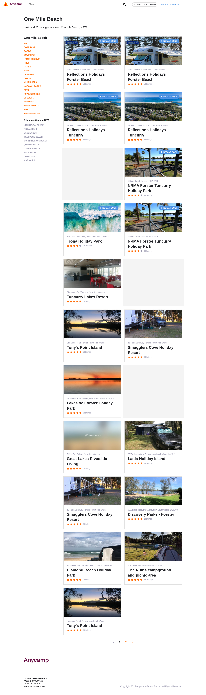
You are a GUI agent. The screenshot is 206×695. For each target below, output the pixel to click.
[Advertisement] (92, 174)
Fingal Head (30, 129)
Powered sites (32, 94)
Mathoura (29, 160)
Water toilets (31, 106)
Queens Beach (32, 145)
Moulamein (30, 152)
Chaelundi (29, 156)
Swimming (29, 102)
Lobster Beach (32, 148)
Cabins (27, 51)
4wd (26, 43)
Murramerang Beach (35, 141)
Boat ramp (29, 47)
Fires (26, 63)
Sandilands (30, 133)
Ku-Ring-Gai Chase (34, 125)
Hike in (27, 78)
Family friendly (32, 59)
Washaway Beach (33, 137)
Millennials (30, 82)
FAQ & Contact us (33, 681)
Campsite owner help (35, 678)
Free (26, 71)
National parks (32, 86)
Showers (29, 98)
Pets (26, 90)
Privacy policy (32, 684)
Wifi (26, 109)
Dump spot (29, 55)
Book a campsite (170, 4)
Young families (32, 113)
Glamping (29, 74)
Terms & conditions (34, 686)
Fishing (28, 67)
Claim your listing (145, 4)
